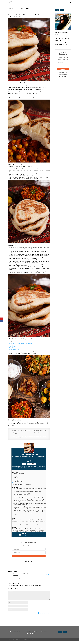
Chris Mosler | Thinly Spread (29, 469)
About (66, 2)
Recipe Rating (11, 588)
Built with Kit (28, 562)
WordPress (31, 639)
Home (54, 2)
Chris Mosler (11, 10)
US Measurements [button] (23, 482)
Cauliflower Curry (13, 346)
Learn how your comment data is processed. (36, 619)
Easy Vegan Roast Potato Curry (16, 345)
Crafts (63, 2)
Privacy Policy (44, 631)
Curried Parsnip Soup (14, 349)
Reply (47, 574)
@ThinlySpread (28, 535)
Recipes (58, 2)
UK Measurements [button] (16, 482)
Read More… (58, 47)
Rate (34, 463)
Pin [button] (29, 463)
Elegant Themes (18, 639)
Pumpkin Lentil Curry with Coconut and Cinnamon (20, 343)
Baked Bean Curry (13, 347)
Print (25, 463)
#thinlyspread (36, 535)
